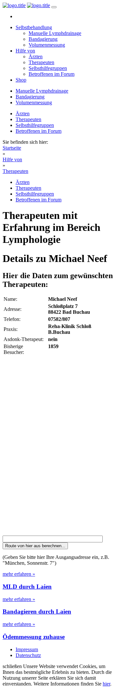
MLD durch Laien (27, 586)
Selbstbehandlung (34, 27)
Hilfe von (25, 50)
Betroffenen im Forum (51, 74)
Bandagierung (43, 39)
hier (106, 683)
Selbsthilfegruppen (48, 68)
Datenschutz (28, 655)
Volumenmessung (47, 45)
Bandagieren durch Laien (37, 611)
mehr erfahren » (19, 574)
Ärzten (36, 56)
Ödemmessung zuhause (34, 636)
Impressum (27, 649)
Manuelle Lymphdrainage (55, 33)
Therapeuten (41, 62)
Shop (21, 80)
